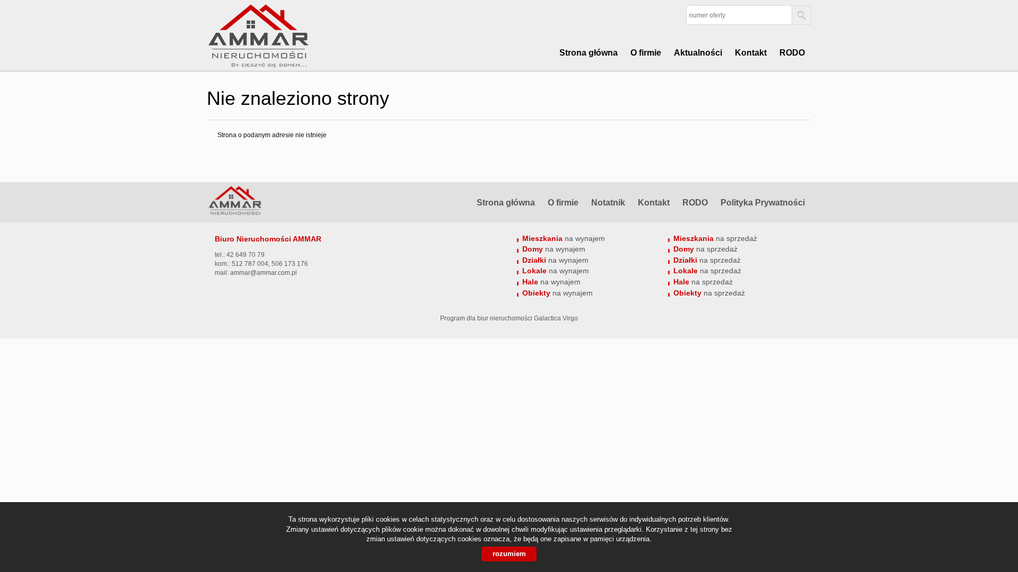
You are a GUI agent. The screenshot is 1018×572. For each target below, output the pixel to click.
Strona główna (588, 52)
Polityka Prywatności (763, 202)
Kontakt (751, 52)
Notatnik (608, 202)
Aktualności (698, 52)
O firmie (645, 52)
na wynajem (563, 238)
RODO (792, 52)
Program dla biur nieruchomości (487, 318)
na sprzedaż (715, 238)
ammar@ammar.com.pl (263, 272)
